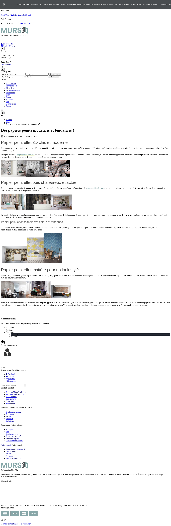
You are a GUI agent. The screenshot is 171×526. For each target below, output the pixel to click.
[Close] (3, 48)
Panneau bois (11, 397)
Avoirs (8, 454)
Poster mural (11, 399)
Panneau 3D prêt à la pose (16, 392)
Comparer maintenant (9, 524)
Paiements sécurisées (14, 436)
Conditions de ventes (14, 441)
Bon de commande (13, 458)
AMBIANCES (25, 15)
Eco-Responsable (13, 90)
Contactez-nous (12, 434)
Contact (9, 106)
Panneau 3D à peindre (15, 394)
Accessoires (10, 401)
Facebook (10, 414)
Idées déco (10, 88)
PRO (15, 15)
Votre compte (6, 445)
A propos (9, 99)
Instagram (10, 421)
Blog (8, 95)
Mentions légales (12, 438)
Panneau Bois (11, 86)
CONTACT (28, 23)
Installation (10, 92)
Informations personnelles (16, 449)
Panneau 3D (11, 83)
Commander (6, 64)
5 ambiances (11, 104)
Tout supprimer (25, 524)
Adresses (9, 456)
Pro (7, 102)
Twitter (9, 416)
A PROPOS (6, 15)
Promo (8, 97)
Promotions (10, 403)
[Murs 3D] (14, 33)
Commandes (11, 451)
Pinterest (9, 419)
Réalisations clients (13, 412)
